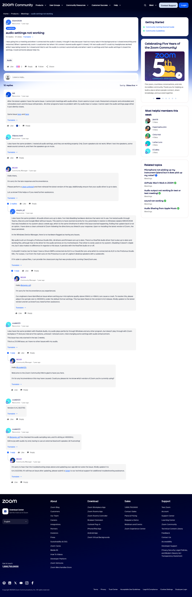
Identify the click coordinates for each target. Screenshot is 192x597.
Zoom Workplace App (96, 507)
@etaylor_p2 (26, 285)
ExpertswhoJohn (160, 127)
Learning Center (168, 520)
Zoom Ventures (56, 563)
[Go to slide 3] (161, 98)
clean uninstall (28, 187)
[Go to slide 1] (153, 98)
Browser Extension (95, 520)
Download (93, 501)
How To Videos (56, 554)
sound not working (153, 201)
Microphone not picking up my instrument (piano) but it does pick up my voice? (163, 173)
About (53, 501)
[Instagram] (26, 583)
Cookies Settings (166, 589)
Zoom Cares (55, 546)
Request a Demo (132, 520)
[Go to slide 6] (172, 98)
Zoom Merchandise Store (61, 567)
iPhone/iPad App (94, 529)
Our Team (54, 516)
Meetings (25, 14)
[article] (71, 110)
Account (165, 511)
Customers (55, 511)
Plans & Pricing (131, 516)
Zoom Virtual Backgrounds (99, 537)
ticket (67, 471)
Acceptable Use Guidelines (130, 589)
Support (166, 501)
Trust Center (113, 589)
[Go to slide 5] (169, 98)
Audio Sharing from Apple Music (160, 208)
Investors (54, 533)
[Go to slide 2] (157, 98)
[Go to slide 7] (175, 98)
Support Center (168, 516)
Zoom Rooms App (95, 511)
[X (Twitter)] (15, 583)
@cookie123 (21, 367)
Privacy (103, 589)
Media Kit (54, 550)
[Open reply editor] (71, 77)
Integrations (55, 524)
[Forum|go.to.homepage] (17, 5)
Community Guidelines (155, 31)
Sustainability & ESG (58, 541)
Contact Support (168, 5)
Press (52, 537)
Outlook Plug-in (94, 524)
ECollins (156, 150)
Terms (96, 589)
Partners (53, 529)
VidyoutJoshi (17, 135)
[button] (28, 37)
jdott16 (155, 119)
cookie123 (16, 323)
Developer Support (169, 546)
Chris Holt (157, 134)
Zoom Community (169, 524)
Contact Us (166, 537)
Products (15, 14)
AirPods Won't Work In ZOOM (159, 183)
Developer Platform (58, 559)
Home (5, 14)
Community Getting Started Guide (160, 27)
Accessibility (167, 541)
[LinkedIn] (9, 583)
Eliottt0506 (17, 21)
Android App (93, 533)
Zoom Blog (54, 507)
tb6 (13, 93)
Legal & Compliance (150, 589)
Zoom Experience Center (135, 529)
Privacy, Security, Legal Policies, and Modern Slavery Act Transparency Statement (174, 553)
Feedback (166, 533)
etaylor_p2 (20, 210)
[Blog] (4, 583)
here (19, 114)
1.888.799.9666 (10, 566)
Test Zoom (166, 507)
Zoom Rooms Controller (97, 516)
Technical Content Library (172, 529)
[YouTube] (21, 583)
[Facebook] (32, 583)
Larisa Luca (157, 142)
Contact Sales (130, 511)
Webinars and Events (133, 524)
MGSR (15, 168)
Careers (53, 520)
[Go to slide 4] (166, 98)
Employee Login (181, 589)
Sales (127, 501)
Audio (9, 60)
